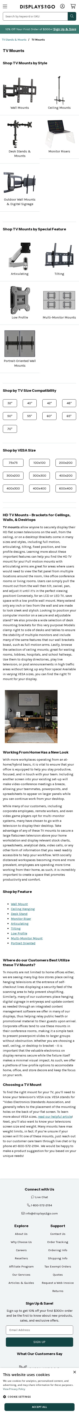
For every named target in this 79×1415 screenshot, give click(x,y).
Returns (57, 1291)
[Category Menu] (9, 6)
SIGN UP (39, 1342)
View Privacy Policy (14, 1389)
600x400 (66, 488)
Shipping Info (57, 1258)
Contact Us (57, 1234)
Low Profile (19, 933)
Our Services (21, 1274)
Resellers (21, 1258)
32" (9, 403)
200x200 (66, 463)
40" (29, 403)
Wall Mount (19, 904)
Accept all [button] (39, 1407)
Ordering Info (57, 1250)
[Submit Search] (72, 16)
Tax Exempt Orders (58, 1266)
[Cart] (73, 6)
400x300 (13, 488)
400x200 (66, 475)
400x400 (39, 488)
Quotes (58, 1274)
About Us (21, 1234)
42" (49, 403)
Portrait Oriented (23, 943)
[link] (37, 7)
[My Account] (62, 6)
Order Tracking (57, 1242)
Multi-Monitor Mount (27, 938)
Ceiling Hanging (23, 909)
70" (9, 429)
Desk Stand (19, 914)
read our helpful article (55, 1117)
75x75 (13, 463)
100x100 (39, 463)
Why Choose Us (21, 1242)
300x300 (39, 475)
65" (69, 416)
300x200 (13, 475)
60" (49, 416)
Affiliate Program (21, 1266)
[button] (39, 1396)
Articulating (20, 924)
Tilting (16, 928)
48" (69, 403)
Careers (21, 1250)
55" (29, 416)
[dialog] (39, 1391)
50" (9, 416)
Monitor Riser (21, 919)
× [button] (74, 1372)
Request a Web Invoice (58, 1283)
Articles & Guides (21, 1283)
